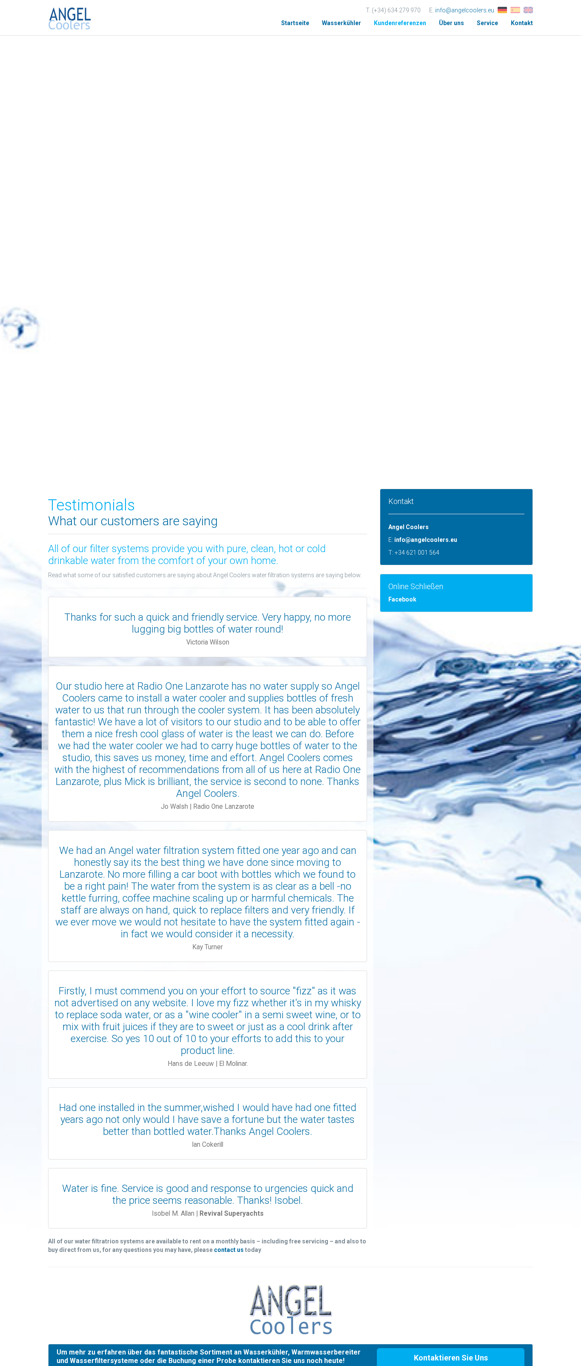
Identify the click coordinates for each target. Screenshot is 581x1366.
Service (487, 23)
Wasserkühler (341, 23)
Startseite (295, 23)
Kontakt (522, 23)
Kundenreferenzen (400, 23)
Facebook (402, 599)
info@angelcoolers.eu (464, 10)
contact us (229, 1249)
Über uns (451, 23)
